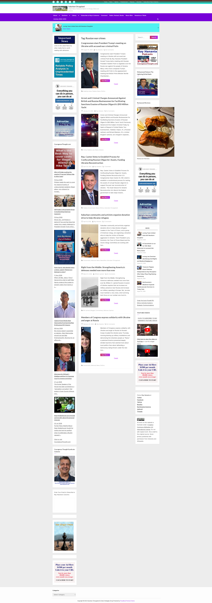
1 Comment (107, 167)
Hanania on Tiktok (140, 15)
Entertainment (124, 2)
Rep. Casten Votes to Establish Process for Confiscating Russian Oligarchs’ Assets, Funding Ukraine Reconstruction (103, 160)
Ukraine (101, 150)
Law (93, 150)
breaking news (87, 91)
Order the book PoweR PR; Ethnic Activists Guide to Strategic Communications (145, 303)
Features (132, 2)
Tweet (116, 84)
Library (74, 15)
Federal (94, 91)
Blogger (93, 310)
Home (105, 2)
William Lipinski (99, 274)
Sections (64, 15)
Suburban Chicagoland (76, 7)
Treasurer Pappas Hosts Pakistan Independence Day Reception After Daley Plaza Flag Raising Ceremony (146, 271)
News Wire (129, 15)
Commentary (99, 310)
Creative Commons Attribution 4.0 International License (145, 427)
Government (91, 208)
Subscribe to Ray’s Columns (151, 2)
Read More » (106, 81)
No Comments (110, 50)
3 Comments (107, 222)
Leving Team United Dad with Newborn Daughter (78, 26)
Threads (139, 411)
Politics (103, 91)
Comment (104, 15)
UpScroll (140, 409)
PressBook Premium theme (127, 601)
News (110, 2)
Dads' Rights (66, 28)
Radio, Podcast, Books (116, 15)
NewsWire (103, 260)
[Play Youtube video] (147, 330)
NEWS (147, 228)
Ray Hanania (99, 49)
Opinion (116, 2)
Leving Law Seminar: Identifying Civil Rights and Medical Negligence (147, 259)
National (93, 260)
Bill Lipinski (86, 310)
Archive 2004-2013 (59, 19)
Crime (85, 150)
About (55, 15)
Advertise (138, 2)
